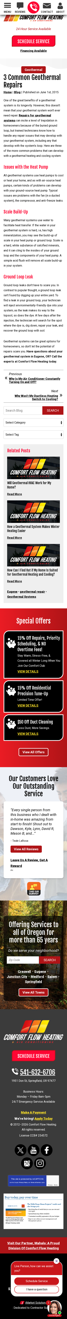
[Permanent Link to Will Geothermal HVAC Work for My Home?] (33, 468)
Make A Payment (33, 1112)
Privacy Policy (23, 1182)
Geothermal (33, 70)
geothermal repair (32, 591)
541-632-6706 (33, 7)
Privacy (50, 1185)
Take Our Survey (34, 888)
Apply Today (43, 1118)
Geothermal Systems (21, 596)
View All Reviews (26, 849)
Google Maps (27, 1163)
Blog (17, 92)
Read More (14, 494)
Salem (52, 976)
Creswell (24, 971)
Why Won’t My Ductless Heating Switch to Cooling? (36, 397)
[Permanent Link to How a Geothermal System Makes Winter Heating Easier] (33, 511)
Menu (7, 11)
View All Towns (33, 992)
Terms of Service (36, 1182)
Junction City (17, 976)
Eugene (12, 591)
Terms (56, 1185)
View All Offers (33, 752)
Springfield (33, 981)
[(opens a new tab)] (33, 1228)
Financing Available (33, 51)
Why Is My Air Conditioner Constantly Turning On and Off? (34, 380)
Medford (37, 976)
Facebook (47, 1150)
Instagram (40, 1163)
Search (53, 410)
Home (8, 92)
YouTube (33, 1150)
